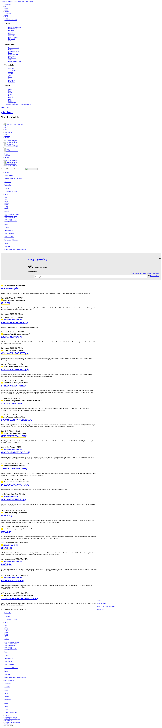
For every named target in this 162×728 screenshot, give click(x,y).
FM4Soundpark (9, 233)
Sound (6, 10)
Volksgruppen (12, 102)
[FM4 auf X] (8, 144)
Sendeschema (8, 230)
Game (6, 204)
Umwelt (6, 203)
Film (5, 198)
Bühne (150, 273)
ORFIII (10, 73)
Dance (6, 134)
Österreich (7, 13)
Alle (132, 273)
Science (10, 97)
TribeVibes (7, 185)
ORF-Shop (11, 35)
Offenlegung (8, 720)
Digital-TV (11, 39)
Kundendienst (12, 29)
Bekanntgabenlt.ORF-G (15, 61)
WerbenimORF (13, 54)
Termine (6, 137)
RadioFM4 (11, 82)
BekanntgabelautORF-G (12, 722)
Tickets (10, 32)
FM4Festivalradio (9, 217)
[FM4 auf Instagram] (10, 141)
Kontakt (6, 227)
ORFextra (11, 34)
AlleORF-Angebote (10, 712)
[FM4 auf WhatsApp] (11, 146)
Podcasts (7, 136)
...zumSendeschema (10, 191)
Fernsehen (7, 5)
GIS (9, 40)
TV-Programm (12, 70)
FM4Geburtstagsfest (10, 216)
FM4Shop (7, 246)
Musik (6, 199)
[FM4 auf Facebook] (10, 142)
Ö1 (9, 78)
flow (5, 127)
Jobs (9, 59)
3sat (9, 75)
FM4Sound (8, 132)
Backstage (11, 30)
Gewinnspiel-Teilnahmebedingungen (15, 249)
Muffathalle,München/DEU (12, 319)
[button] (14, 124)
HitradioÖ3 (11, 80)
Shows (6, 172)
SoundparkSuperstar (10, 221)
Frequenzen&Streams (11, 240)
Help (9, 99)
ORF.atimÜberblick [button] (10, 20)
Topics (6, 194)
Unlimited (7, 188)
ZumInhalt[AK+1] (6, 1)
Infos (6, 224)
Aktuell (6, 211)
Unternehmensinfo (13, 48)
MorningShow (9, 175)
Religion (10, 101)
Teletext (10, 72)
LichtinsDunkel (13, 37)
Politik (6, 201)
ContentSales (12, 56)
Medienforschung (13, 51)
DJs (141, 273)
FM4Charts (8, 219)
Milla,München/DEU (10, 496)
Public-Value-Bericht (14, 27)
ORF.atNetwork (9, 680)
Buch (6, 206)
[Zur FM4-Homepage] (5, 107)
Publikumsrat (12, 58)
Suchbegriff (4, 169)
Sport (6, 16)
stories (6, 129)
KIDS (6, 8)
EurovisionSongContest (11, 214)
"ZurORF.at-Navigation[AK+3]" (24, 1)
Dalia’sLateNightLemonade (13, 178)
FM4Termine (37, 260)
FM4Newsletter (9, 237)
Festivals (156, 273)
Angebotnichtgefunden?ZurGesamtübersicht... (19, 104)
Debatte (6, 11)
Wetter (6, 15)
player (6, 126)
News (6, 18)
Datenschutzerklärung (10, 717)
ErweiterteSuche (154, 276)
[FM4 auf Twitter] (10, 164)
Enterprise (11, 49)
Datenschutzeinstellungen (12, 719)
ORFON (7, 6)
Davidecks (7, 182)
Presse (10, 53)
